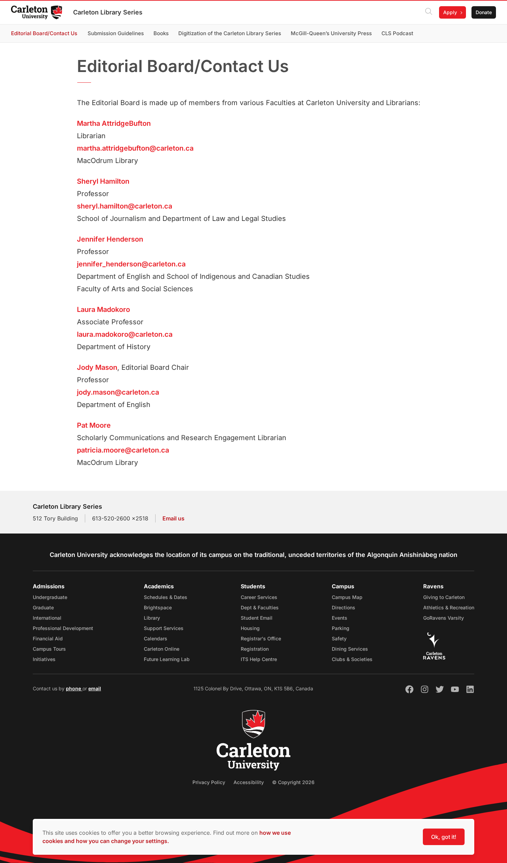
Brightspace (158, 607)
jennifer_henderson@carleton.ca (131, 264)
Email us (173, 518)
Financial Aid (48, 638)
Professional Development (63, 628)
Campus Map (347, 597)
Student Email (256, 618)
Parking (340, 628)
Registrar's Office (261, 638)
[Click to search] (428, 12)
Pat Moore (94, 425)
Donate (484, 12)
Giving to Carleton (444, 597)
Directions (343, 607)
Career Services (259, 597)
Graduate (43, 607)
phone (74, 688)
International (47, 618)
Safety (339, 638)
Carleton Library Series (107, 12)
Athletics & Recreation (448, 607)
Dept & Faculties (260, 607)
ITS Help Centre (259, 659)
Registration (255, 649)
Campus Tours (49, 649)
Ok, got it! (443, 836)
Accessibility (248, 782)
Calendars (155, 638)
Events (339, 618)
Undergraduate (50, 597)
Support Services (163, 628)
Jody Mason (97, 367)
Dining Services (350, 649)
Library (152, 618)
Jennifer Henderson (110, 239)
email (94, 688)
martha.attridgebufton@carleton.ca (135, 148)
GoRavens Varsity (443, 618)
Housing (250, 628)
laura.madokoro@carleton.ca (124, 334)
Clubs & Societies (352, 659)
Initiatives (44, 659)
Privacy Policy (208, 782)
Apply (450, 12)
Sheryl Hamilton (103, 181)
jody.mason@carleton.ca (118, 392)
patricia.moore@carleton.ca (123, 450)
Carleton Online (161, 649)
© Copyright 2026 (293, 782)
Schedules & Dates (165, 597)
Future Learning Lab (167, 659)
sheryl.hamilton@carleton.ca (124, 206)
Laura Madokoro (103, 309)
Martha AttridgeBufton (114, 123)
